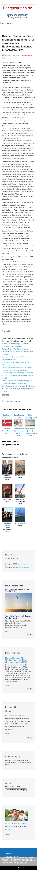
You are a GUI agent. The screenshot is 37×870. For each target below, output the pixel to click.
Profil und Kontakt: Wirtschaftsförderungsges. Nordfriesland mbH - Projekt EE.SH (17, 382)
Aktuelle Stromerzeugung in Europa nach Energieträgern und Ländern (15, 345)
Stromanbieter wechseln (16, 823)
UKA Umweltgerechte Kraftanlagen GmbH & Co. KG (17, 590)
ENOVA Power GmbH (14, 715)
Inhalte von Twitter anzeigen (16, 790)
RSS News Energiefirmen (21, 564)
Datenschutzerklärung (11, 856)
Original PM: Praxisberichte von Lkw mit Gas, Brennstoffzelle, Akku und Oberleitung (17, 368)
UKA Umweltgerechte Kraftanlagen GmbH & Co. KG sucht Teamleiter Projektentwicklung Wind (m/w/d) (18, 375)
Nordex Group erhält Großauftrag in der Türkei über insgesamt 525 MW (16, 659)
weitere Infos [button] (22, 863)
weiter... (7, 631)
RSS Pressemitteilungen (21, 567)
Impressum (8, 853)
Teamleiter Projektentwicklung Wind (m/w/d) (18, 616)
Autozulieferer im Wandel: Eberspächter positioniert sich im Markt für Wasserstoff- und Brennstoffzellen (17, 351)
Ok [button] (19, 868)
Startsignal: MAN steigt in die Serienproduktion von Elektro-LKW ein (17, 358)
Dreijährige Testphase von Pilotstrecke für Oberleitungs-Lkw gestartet (16, 363)
